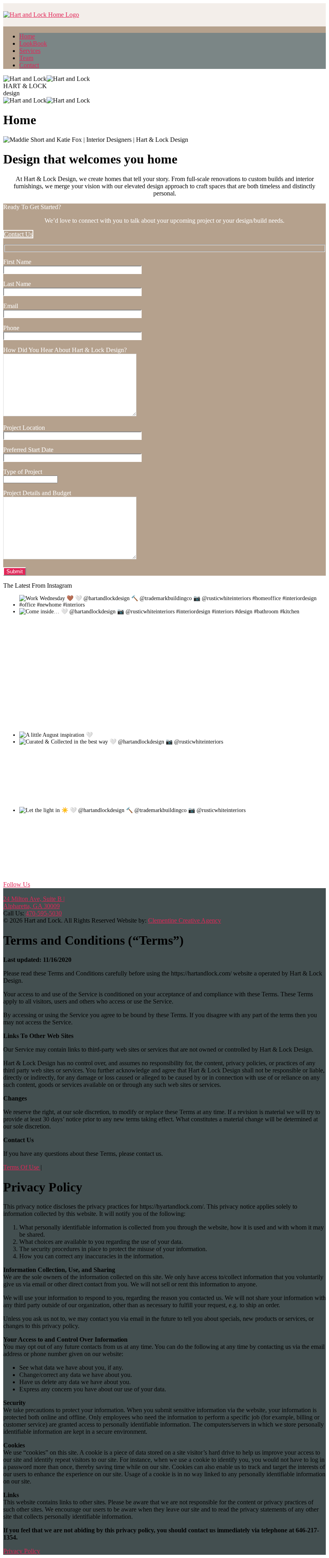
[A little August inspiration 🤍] (153, 735)
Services (30, 50)
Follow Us (16, 884)
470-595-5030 (44, 913)
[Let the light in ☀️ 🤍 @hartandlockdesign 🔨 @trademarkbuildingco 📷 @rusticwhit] (79, 872)
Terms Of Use (22, 1167)
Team (26, 57)
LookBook (33, 43)
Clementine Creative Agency (184, 920)
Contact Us (18, 234)
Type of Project (22, 471)
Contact (29, 65)
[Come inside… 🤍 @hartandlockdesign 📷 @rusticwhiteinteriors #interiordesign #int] (79, 673)
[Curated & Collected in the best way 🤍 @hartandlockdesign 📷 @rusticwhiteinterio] (79, 803)
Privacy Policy (21, 1551)
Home (27, 36)
